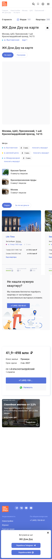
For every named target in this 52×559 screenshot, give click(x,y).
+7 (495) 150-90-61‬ (18, 306)
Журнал (5, 525)
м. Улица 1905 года (15, 244)
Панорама (21, 55)
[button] (11, 423)
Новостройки (7, 521)
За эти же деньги (22, 205)
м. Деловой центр (11, 153)
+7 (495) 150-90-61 (37, 520)
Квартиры (43, 19)
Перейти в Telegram (24, 545)
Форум (25, 19)
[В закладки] (47, 27)
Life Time (10, 237)
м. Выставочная (11, 40)
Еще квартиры (11, 257)
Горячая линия (8, 529)
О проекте (7, 19)
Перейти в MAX (24, 552)
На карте (7, 55)
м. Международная (12, 158)
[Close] (48, 533)
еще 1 (24, 40)
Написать (28, 387)
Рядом (7, 205)
